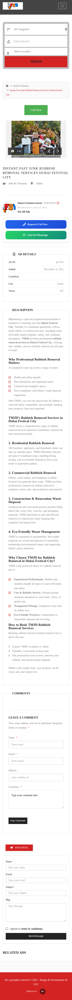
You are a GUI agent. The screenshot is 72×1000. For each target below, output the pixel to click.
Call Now (36, 110)
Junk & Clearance (21, 86)
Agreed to (26, 928)
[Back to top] (60, 977)
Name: (12, 737)
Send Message (36, 936)
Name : (9, 861)
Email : (13, 754)
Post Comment (17, 820)
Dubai (39, 183)
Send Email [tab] (21, 847)
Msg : (9, 899)
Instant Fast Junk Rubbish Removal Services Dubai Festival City (35, 173)
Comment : (15, 787)
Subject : (10, 887)
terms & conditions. (32, 928)
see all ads (24, 211)
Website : (13, 770)
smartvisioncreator (30, 203)
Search (36, 61)
